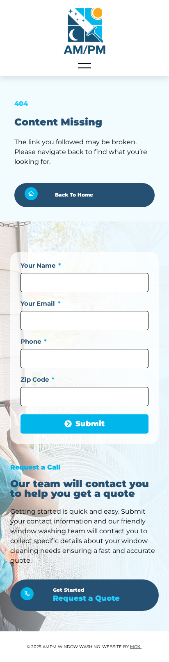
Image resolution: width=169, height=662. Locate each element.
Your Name (39, 265)
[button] (84, 66)
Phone (32, 341)
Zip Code (35, 379)
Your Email (39, 303)
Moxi (136, 646)
